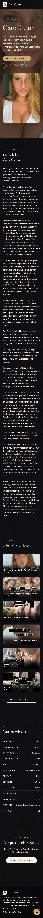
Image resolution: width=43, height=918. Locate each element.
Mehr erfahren (15, 65)
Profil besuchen (21, 860)
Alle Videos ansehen (21, 700)
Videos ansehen (17, 58)
